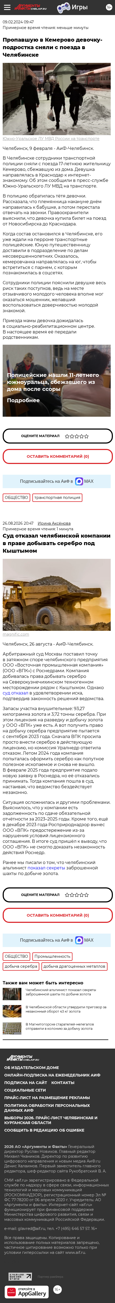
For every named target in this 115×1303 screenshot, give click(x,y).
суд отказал (16, 693)
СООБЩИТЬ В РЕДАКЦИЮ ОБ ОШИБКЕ (44, 1130)
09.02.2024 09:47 (18, 22)
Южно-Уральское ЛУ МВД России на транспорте (51, 138)
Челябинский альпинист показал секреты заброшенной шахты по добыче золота (61, 992)
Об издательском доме (31, 1067)
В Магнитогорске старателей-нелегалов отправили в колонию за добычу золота (60, 1026)
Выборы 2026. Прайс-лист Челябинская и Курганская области (51, 1120)
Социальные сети (25, 1090)
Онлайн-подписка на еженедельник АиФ (52, 1075)
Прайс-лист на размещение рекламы (47, 1097)
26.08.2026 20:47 (18, 523)
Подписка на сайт (25, 1082)
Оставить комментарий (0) (58, 456)
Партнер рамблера (50, 1276)
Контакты (62, 1082)
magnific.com (16, 634)
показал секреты (47, 867)
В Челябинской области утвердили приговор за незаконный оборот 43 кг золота (66, 1009)
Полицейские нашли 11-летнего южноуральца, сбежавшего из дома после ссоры (53, 382)
